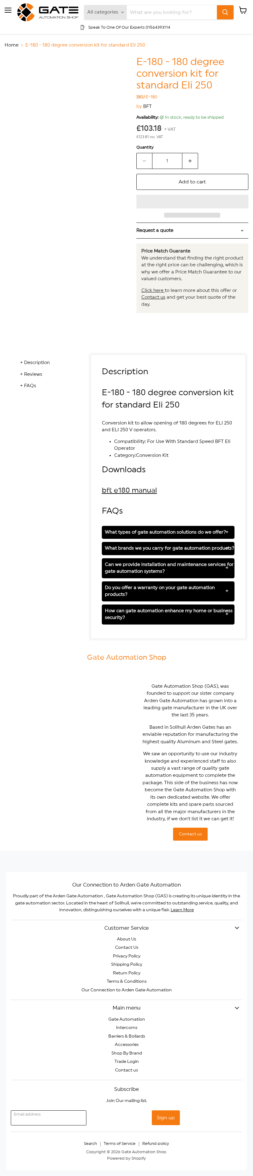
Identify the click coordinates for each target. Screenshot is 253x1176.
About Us (126, 939)
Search (90, 1144)
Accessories (127, 1045)
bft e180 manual (129, 490)
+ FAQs (28, 385)
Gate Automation (126, 1019)
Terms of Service (119, 1144)
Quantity (145, 147)
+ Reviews (31, 374)
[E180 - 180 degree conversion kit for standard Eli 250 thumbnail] (14, 72)
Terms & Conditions (127, 981)
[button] (192, 201)
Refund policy (155, 1144)
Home (12, 45)
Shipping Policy (126, 964)
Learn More (182, 910)
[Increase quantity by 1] (190, 161)
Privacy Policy (126, 956)
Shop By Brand (126, 1053)
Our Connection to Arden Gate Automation (126, 990)
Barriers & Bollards (126, 1036)
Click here (153, 290)
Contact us (153, 297)
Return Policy (126, 973)
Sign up (166, 1117)
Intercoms (126, 1028)
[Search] (225, 12)
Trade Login (126, 1061)
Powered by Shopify (126, 1159)
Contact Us (126, 947)
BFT (147, 106)
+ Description (35, 362)
